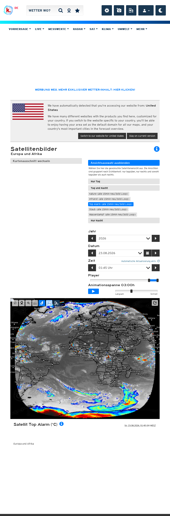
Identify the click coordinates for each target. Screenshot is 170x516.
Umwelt (124, 29)
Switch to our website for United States (102, 135)
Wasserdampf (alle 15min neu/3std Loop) (112, 214)
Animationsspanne (111, 285)
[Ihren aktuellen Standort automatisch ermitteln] (69, 10)
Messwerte (57, 29)
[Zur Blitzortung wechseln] (42, 303)
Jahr (92, 231)
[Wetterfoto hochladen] (119, 10)
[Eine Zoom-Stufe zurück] (28, 303)
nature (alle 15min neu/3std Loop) (108, 193)
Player (93, 275)
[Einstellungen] (107, 10)
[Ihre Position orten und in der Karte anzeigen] (22, 303)
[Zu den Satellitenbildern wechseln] (56, 303)
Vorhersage (19, 29)
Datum (94, 246)
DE (16, 8)
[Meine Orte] (77, 10)
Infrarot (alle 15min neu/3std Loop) (109, 198)
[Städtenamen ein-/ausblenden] (35, 303)
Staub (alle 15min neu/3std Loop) (108, 209)
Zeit (91, 261)
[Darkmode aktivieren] (160, 10)
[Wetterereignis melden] (131, 10)
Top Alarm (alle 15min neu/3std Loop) (110, 204)
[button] (155, 303)
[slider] (158, 280)
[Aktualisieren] (15, 303)
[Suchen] (60, 10)
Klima (107, 29)
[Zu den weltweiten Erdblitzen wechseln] (49, 303)
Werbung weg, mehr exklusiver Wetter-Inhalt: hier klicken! (85, 89)
